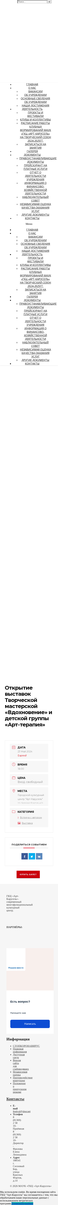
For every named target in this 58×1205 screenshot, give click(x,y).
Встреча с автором (31, 817)
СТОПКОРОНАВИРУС (26, 1046)
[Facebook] (24, 856)
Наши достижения (35, 105)
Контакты (32, 218)
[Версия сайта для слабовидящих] (48, 4)
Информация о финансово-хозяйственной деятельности (35, 188)
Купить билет (28, 874)
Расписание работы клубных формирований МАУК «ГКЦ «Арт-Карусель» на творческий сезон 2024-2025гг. (35, 131)
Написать (30, 1023)
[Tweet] (32, 856)
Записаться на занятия (35, 146)
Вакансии (35, 91)
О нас (32, 88)
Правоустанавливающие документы (38, 160)
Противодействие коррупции (23, 1079)
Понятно (16, 1203)
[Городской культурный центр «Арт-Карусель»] (20, 28)
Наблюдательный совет (35, 198)
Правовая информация (20, 1050)
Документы (32, 155)
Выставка (27, 823)
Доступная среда (19, 1056)
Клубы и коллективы (35, 119)
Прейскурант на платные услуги (35, 167)
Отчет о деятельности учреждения (35, 176)
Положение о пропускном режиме (19, 1087)
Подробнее (27, 1203)
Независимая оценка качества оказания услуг (35, 207)
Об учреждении (35, 95)
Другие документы (35, 214)
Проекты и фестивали (35, 114)
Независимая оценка (20, 1073)
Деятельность (32, 109)
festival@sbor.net (21, 1111)
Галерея (32, 151)
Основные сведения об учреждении (35, 100)
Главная (32, 84)
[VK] (39, 856)
